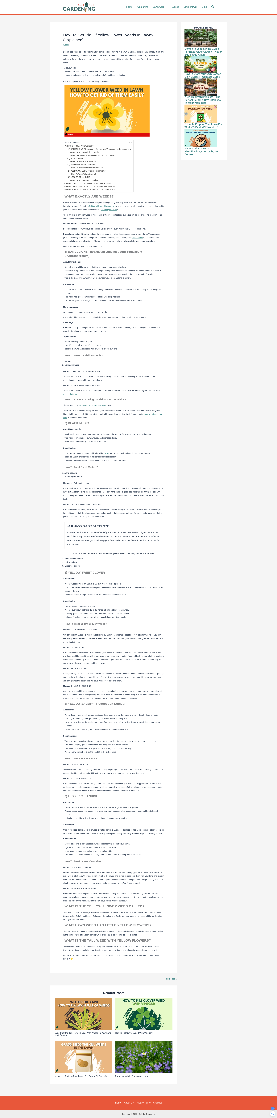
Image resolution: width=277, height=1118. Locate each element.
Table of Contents (72, 143)
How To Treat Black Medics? (83, 161)
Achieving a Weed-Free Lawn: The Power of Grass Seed (82, 1076)
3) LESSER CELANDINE (79, 177)
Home (129, 7)
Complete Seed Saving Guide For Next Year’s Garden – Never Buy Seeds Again (203, 51)
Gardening (142, 7)
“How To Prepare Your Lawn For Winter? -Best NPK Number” (203, 126)
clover (106, 453)
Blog (204, 7)
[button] (165, 7)
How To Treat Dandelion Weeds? (85, 152)
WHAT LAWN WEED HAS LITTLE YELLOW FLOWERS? (90, 186)
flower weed (137, 238)
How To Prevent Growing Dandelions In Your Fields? (94, 155)
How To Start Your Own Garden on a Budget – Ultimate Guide (202, 75)
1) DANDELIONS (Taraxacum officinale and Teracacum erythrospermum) (99, 149)
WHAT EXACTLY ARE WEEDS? (79, 146)
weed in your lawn (109, 210)
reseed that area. (70, 394)
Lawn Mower (190, 7)
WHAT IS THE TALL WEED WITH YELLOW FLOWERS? (90, 190)
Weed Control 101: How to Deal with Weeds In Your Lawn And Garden (83, 1034)
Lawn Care (158, 7)
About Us (129, 1102)
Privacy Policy (143, 1102)
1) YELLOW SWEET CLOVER (81, 165)
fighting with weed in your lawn (102, 206)
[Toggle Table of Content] (128, 142)
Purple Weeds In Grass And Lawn (131, 1076)
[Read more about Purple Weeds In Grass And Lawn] (143, 1057)
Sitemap (157, 1102)
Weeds (175, 7)
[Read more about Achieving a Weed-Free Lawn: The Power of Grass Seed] (83, 1057)
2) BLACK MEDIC (76, 158)
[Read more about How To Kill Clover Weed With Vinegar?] (143, 1014)
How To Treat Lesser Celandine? (85, 180)
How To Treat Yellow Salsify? (84, 174)
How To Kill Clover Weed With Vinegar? (134, 1033)
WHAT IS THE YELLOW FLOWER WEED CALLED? (88, 183)
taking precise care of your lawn (92, 405)
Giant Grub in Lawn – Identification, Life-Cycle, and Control (201, 151)
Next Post (171, 979)
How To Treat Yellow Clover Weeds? (87, 168)
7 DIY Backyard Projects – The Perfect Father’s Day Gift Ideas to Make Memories (202, 100)
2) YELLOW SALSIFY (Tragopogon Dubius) (87, 171)
